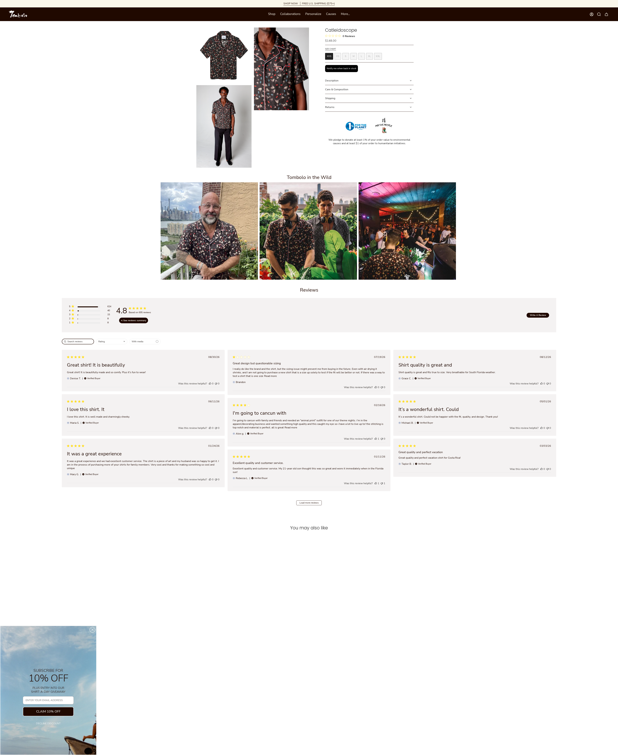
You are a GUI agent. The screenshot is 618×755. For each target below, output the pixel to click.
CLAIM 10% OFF (48, 711)
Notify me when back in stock (341, 68)
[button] (272, 14)
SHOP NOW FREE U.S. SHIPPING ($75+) (309, 3)
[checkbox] (145, 341)
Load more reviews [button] (309, 502)
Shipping (330, 98)
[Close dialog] (92, 630)
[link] (90, 323)
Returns (329, 107)
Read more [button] (270, 376)
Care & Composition (336, 89)
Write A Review (538, 315)
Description (331, 80)
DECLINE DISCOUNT (48, 723)
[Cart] (606, 14)
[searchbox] (78, 341)
